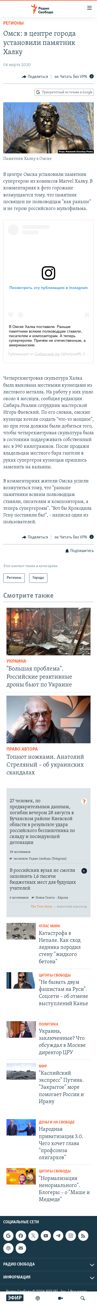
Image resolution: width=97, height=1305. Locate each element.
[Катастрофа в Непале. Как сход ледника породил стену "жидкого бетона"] (21, 931)
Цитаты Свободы (55, 976)
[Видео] (60, 1298)
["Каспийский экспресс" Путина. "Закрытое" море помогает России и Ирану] (21, 1071)
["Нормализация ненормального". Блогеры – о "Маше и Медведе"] (21, 1176)
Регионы (13, 23)
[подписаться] (21, 1248)
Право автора (22, 749)
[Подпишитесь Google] (8, 1236)
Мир (43, 1066)
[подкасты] (38, 1298)
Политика (48, 1025)
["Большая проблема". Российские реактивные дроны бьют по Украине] (48, 631)
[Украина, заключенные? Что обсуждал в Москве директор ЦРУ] (21, 1029)
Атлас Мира (49, 926)
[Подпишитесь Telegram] (58, 1236)
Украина (16, 661)
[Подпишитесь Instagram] (70, 1236)
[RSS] (83, 1236)
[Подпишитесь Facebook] (21, 1236)
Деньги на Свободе (57, 1122)
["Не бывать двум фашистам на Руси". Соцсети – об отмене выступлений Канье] (21, 980)
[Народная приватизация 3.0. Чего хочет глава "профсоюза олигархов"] (21, 1127)
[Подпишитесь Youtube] (46, 1236)
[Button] (35, 76)
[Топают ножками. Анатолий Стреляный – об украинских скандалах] (48, 719)
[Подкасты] (8, 1248)
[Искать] (83, 1298)
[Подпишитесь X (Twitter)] (33, 1236)
